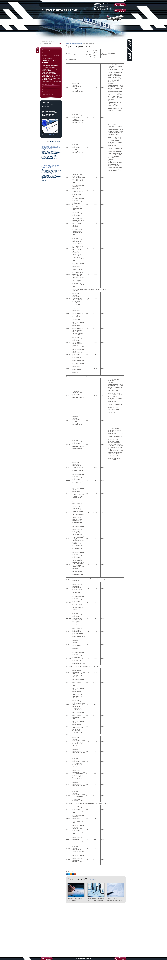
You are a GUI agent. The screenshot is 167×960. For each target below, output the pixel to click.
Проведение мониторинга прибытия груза (74, 899)
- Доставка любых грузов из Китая (51, 81)
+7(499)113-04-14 (101, 4)
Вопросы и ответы (49, 84)
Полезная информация (76, 43)
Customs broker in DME (60, 10)
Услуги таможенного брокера (49, 90)
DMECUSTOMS (104, 9)
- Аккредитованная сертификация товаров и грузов (51, 79)
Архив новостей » (54, 141)
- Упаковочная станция (48, 67)
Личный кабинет (48, 94)
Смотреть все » (93, 879)
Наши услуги (47, 50)
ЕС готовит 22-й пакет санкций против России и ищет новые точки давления (50, 166)
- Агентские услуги (47, 64)
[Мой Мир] (73, 874)
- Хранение (45, 62)
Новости (45, 87)
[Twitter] (69, 874)
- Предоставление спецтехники (50, 65)
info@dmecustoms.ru (102, 7)
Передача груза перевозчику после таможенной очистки (95, 899)
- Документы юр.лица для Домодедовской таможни (49, 73)
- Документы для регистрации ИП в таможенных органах (51, 76)
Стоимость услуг (48, 53)
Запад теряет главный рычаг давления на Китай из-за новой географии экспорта (50, 147)
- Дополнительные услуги (49, 60)
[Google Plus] (75, 874)
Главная (67, 43)
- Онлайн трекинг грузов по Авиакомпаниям (49, 70)
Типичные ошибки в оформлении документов (114, 899)
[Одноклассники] (71, 874)
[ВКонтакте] (67, 874)
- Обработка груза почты (48, 58)
